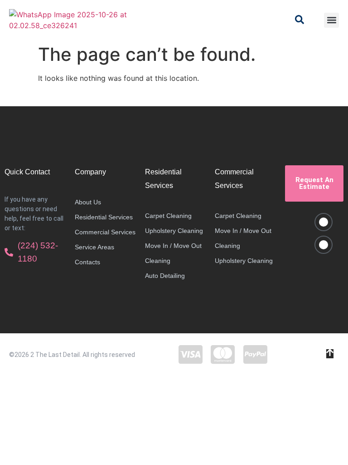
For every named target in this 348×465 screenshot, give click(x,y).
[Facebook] (323, 222)
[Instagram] (323, 245)
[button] (331, 20)
